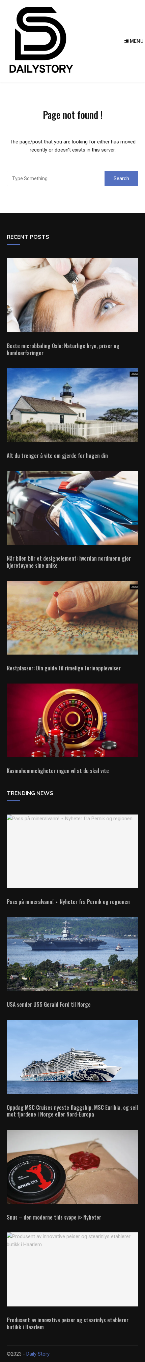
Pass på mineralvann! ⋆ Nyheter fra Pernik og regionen (68, 902)
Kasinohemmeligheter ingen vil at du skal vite (58, 771)
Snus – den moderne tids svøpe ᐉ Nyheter (54, 1217)
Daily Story (38, 1354)
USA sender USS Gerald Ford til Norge (49, 1004)
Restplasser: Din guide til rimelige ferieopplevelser (64, 668)
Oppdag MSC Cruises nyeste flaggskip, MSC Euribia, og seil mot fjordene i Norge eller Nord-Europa (72, 1111)
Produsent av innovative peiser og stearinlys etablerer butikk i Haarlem (67, 1323)
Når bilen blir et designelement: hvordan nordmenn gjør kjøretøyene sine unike (69, 561)
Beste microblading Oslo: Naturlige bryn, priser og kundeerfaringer (63, 349)
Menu (135, 41)
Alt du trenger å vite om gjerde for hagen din (57, 456)
